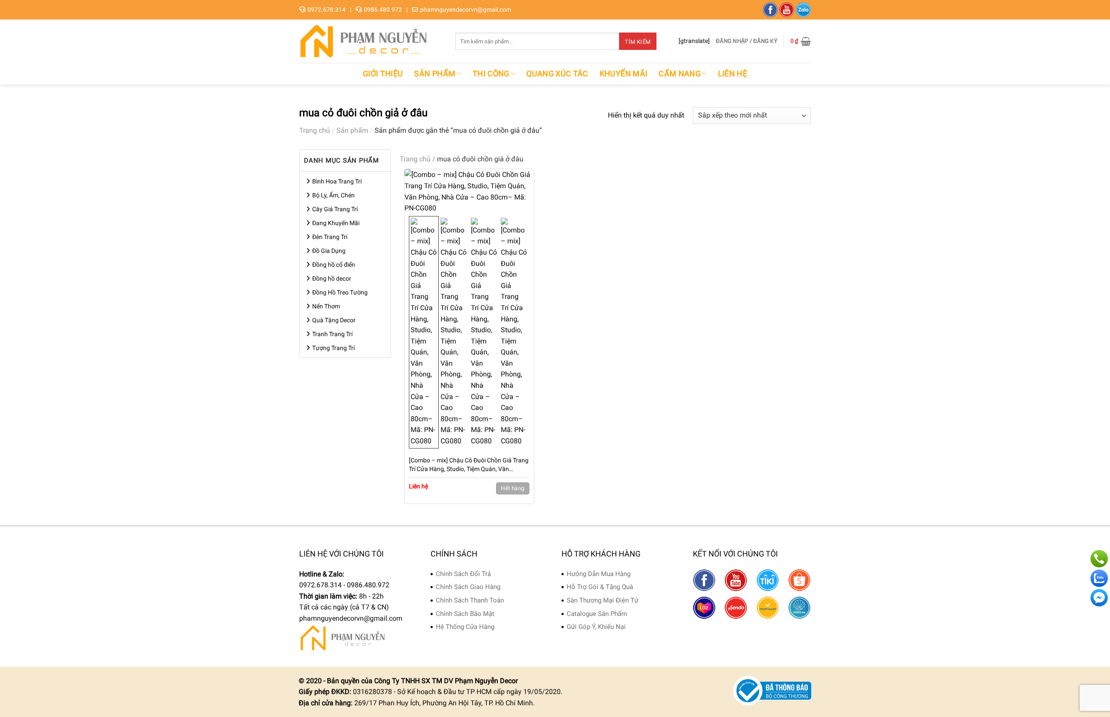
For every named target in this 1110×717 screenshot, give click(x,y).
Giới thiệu (383, 73)
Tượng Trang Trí (333, 347)
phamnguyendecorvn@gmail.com (465, 9)
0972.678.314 (326, 9)
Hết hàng (512, 488)
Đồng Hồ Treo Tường (340, 292)
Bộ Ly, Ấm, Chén (333, 195)
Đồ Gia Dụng (329, 250)
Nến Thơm (326, 306)
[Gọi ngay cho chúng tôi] (1099, 558)
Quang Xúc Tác (557, 73)
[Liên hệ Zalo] (1099, 578)
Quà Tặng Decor (334, 320)
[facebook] (770, 10)
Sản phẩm (434, 73)
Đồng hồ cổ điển (333, 264)
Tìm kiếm (637, 42)
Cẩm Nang (680, 73)
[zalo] (803, 10)
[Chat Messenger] (1099, 597)
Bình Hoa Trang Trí (337, 181)
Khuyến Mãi (624, 73)
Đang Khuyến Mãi (335, 222)
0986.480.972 (383, 9)
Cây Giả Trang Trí (335, 209)
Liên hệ (732, 73)
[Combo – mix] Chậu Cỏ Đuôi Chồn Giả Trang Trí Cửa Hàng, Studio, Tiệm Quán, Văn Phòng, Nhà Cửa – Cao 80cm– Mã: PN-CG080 (469, 465)
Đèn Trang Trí (329, 236)
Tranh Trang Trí (332, 334)
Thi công (491, 73)
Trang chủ (314, 130)
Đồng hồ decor (331, 278)
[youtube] (786, 10)
